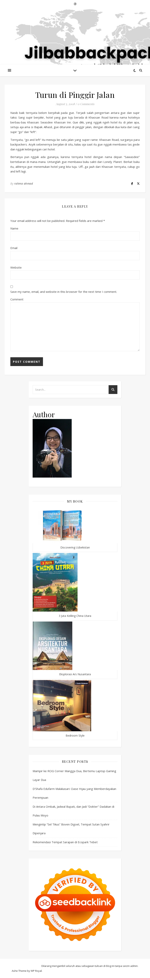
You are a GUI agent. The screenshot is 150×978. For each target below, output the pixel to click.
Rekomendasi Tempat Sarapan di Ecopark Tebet (65, 842)
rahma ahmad (23, 183)
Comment (16, 299)
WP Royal (36, 971)
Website (16, 267)
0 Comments (86, 104)
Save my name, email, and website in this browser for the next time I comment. (63, 292)
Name (14, 228)
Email (13, 248)
